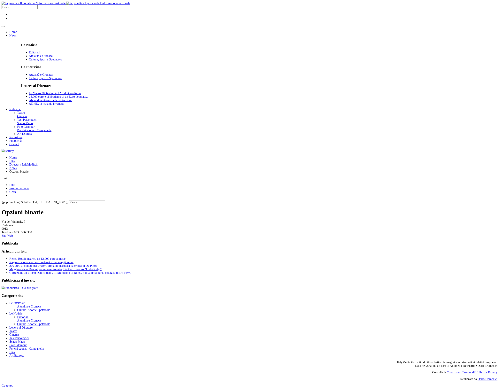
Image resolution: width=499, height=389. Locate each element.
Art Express (16, 355)
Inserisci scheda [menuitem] (19, 188)
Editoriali (34, 52)
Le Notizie (15, 313)
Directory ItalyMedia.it (23, 164)
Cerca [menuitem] (13, 191)
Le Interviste (17, 303)
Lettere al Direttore (21, 327)
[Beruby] (8, 150)
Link (12, 161)
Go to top (7, 385)
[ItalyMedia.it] (66, 3)
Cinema (14, 334)
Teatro (13, 331)
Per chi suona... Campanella (26, 348)
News (13, 168)
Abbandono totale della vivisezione (50, 100)
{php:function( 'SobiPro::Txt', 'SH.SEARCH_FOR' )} (35, 202)
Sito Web (7, 235)
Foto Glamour (18, 345)
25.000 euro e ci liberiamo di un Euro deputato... (58, 96)
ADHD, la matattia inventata (46, 103)
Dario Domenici (487, 379)
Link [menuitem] (12, 184)
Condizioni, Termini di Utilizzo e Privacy (472, 372)
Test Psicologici (19, 338)
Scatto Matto (17, 341)
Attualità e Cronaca (41, 56)
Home (13, 157)
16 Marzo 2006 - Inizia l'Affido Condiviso (55, 93)
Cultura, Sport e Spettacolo (45, 59)
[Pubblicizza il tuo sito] (20, 288)
